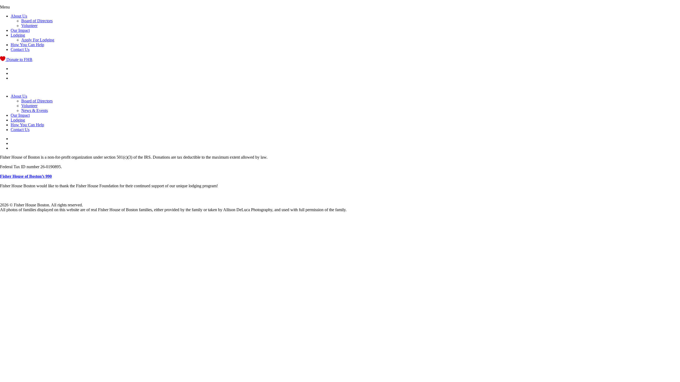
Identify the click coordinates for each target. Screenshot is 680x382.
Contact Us (20, 49)
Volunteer (29, 25)
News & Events (34, 110)
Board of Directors (37, 21)
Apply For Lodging (37, 40)
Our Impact (20, 30)
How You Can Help (27, 44)
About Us (19, 16)
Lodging (18, 35)
